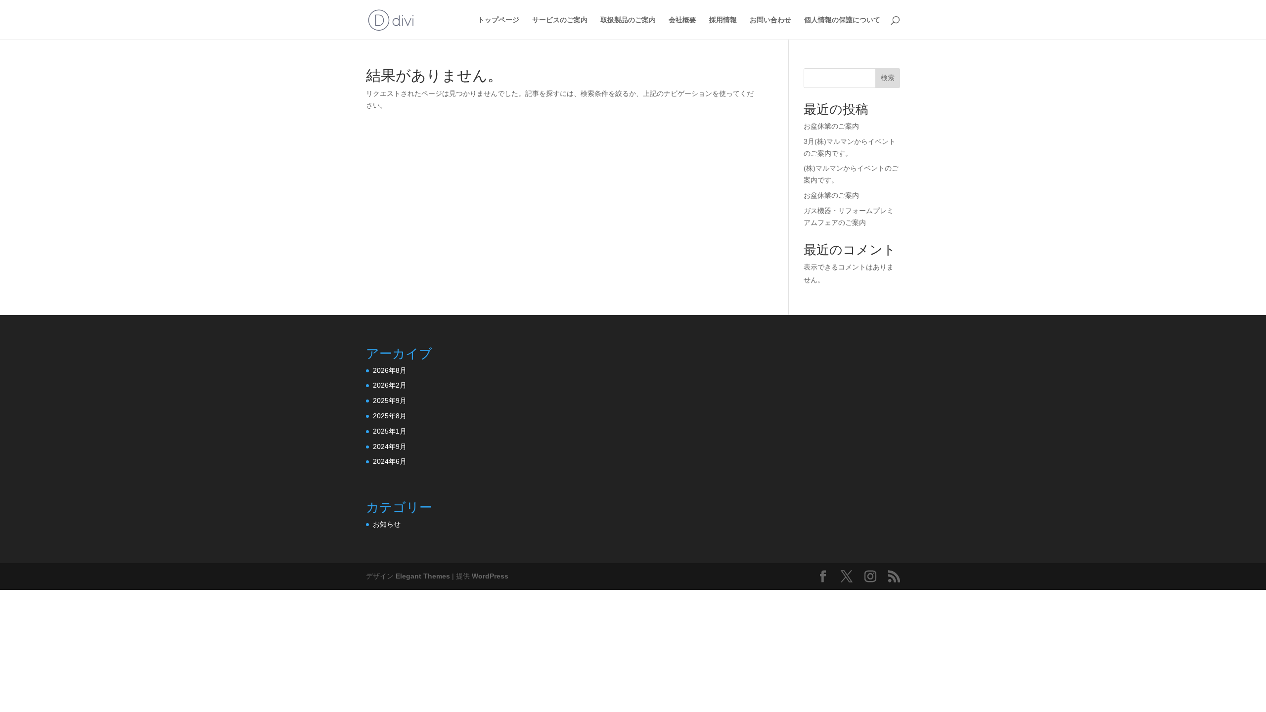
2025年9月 (390, 400)
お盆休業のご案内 (831, 126)
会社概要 (682, 20)
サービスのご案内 (560, 20)
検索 (888, 78)
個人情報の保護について (842, 20)
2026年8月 (390, 370)
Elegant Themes (423, 576)
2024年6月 (390, 461)
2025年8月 (390, 416)
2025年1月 (390, 431)
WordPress (490, 576)
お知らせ (387, 524)
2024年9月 (390, 446)
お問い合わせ (770, 20)
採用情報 (723, 20)
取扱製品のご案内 (628, 20)
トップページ (498, 20)
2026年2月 (390, 385)
